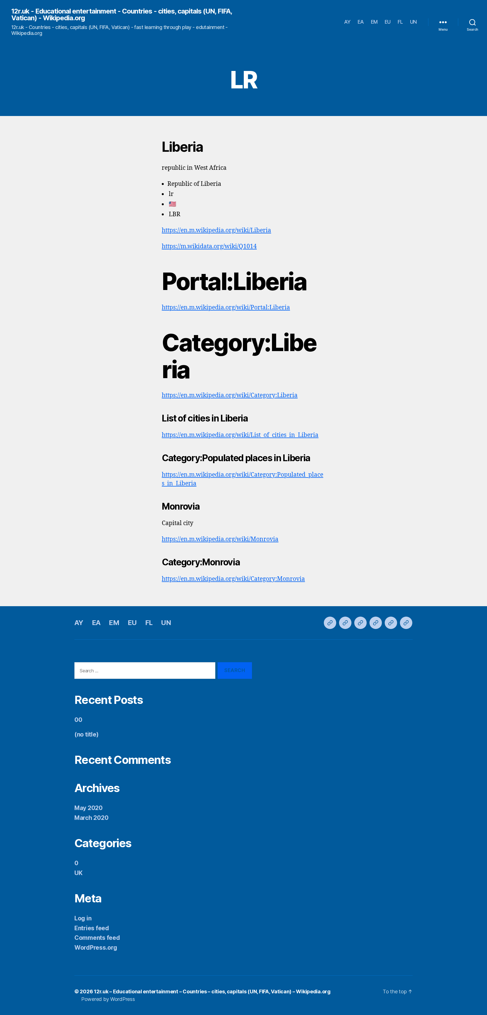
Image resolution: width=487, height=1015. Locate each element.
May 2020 (88, 807)
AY (347, 22)
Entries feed (91, 928)
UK (78, 872)
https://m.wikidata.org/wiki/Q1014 (209, 246)
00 (78, 719)
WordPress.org (95, 947)
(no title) (86, 734)
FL (400, 22)
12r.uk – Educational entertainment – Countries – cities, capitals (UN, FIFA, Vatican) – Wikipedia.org (212, 991)
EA (361, 22)
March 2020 (91, 817)
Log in (82, 918)
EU (388, 22)
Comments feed (97, 937)
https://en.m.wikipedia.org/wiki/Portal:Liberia (226, 307)
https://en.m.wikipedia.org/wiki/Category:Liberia (230, 395)
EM (374, 22)
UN (413, 22)
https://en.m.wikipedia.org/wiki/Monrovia (220, 539)
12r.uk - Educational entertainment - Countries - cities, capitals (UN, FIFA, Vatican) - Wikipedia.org (121, 14)
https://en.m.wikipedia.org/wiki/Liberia (216, 230)
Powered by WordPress (108, 999)
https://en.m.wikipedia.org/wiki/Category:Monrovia (233, 579)
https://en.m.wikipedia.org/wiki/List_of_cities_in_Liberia (240, 435)
